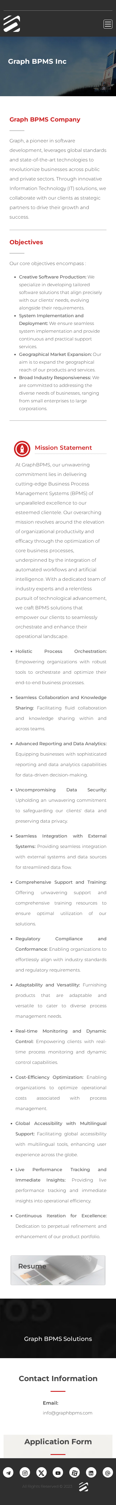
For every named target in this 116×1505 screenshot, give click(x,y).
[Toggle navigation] (108, 24)
